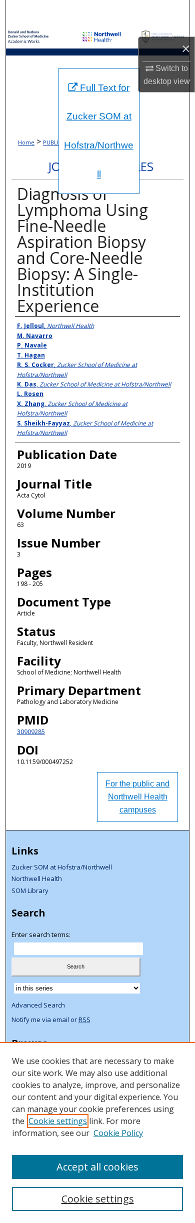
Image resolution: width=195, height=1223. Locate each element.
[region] (97, 1132)
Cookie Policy (118, 1133)
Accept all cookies (97, 1167)
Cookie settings (57, 1121)
